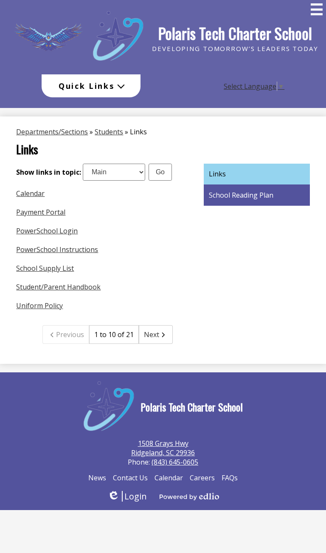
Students (109, 131)
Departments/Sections (52, 131)
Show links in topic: (48, 171)
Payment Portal (40, 212)
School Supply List (45, 268)
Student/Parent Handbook (58, 287)
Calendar (30, 193)
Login (127, 496)
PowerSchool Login (47, 230)
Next (151, 334)
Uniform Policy (39, 305)
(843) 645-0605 (175, 462)
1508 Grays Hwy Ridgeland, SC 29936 (163, 448)
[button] (91, 85)
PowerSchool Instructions (57, 249)
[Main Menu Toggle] (316, 9)
